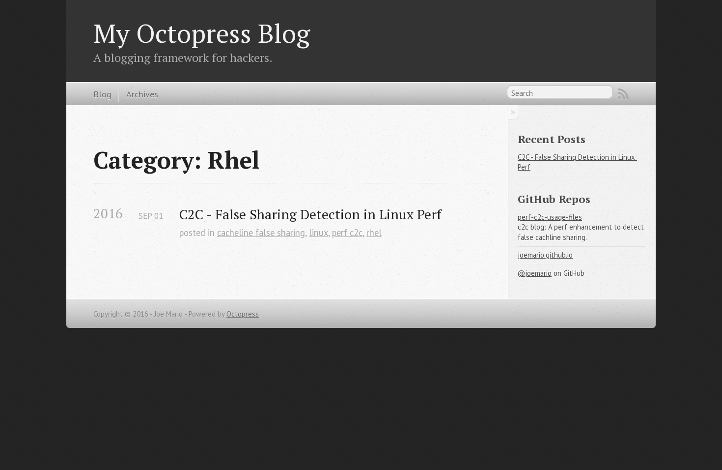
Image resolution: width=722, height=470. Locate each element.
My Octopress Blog (201, 33)
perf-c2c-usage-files (550, 217)
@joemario (535, 273)
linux (318, 232)
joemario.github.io (545, 255)
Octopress (242, 314)
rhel (374, 232)
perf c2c (347, 232)
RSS (623, 93)
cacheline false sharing (261, 232)
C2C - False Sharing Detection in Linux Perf (310, 214)
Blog (102, 94)
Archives (142, 94)
